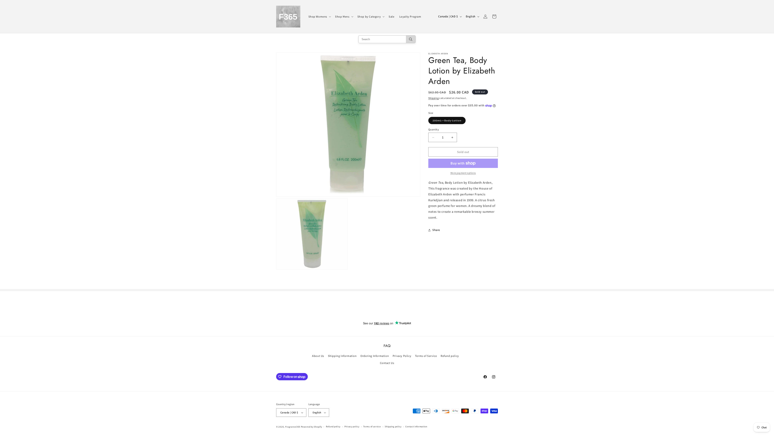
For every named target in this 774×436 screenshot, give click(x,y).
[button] (319, 16)
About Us (318, 356)
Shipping (433, 98)
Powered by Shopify (311, 426)
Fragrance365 (292, 426)
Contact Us (387, 363)
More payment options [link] (463, 172)
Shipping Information (342, 356)
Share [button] (436, 230)
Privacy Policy (402, 356)
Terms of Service (426, 356)
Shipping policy (393, 426)
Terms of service (372, 426)
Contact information (416, 426)
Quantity (433, 129)
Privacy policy (351, 426)
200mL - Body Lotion (449, 121)
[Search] (410, 39)
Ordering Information (374, 356)
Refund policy (450, 356)
